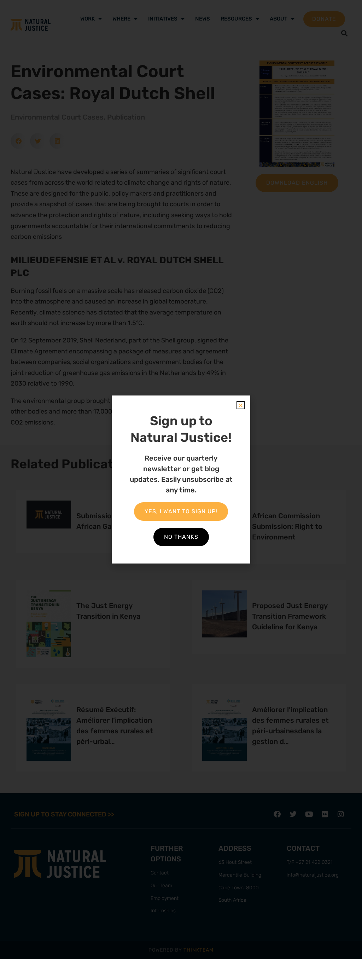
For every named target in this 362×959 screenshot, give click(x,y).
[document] (181, 479)
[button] (240, 405)
